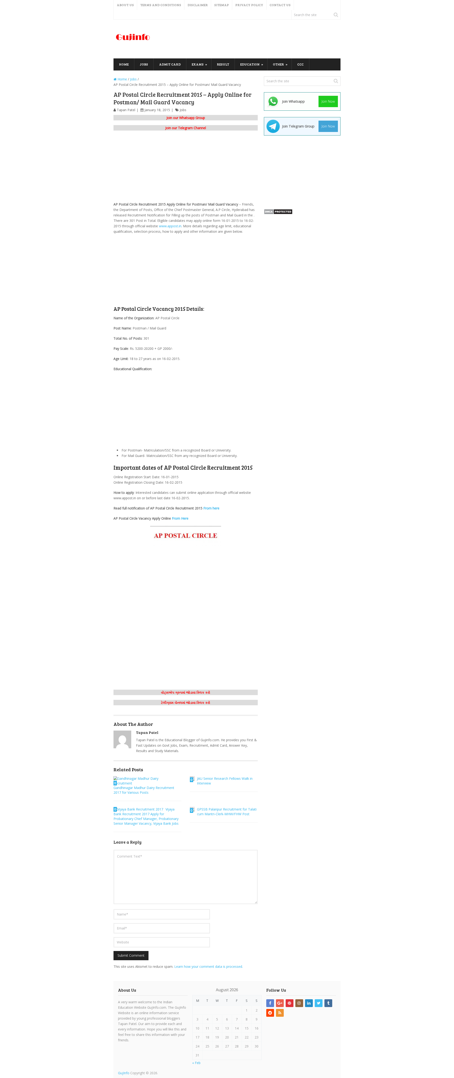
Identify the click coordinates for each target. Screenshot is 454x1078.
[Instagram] (299, 1003)
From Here (180, 518)
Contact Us (280, 5)
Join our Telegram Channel (185, 128)
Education (250, 64)
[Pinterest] (289, 1003)
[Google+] (280, 1003)
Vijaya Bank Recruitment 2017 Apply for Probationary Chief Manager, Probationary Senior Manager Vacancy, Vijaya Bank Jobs (146, 816)
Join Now (328, 101)
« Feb (196, 1062)
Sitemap (221, 5)
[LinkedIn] (309, 1003)
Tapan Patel (126, 110)
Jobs (144, 64)
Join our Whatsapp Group (185, 117)
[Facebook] (270, 1003)
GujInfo (123, 1073)
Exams (198, 64)
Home (124, 64)
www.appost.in (170, 226)
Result (223, 64)
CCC (300, 64)
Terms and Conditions (160, 5)
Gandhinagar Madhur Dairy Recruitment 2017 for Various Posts (144, 790)
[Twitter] (319, 1003)
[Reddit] (270, 1013)
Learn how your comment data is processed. (208, 966)
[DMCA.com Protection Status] (278, 213)
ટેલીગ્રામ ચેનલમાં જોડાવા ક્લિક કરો (185, 702)
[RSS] (280, 1013)
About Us (125, 5)
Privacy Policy (249, 5)
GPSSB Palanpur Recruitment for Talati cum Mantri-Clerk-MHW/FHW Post (227, 811)
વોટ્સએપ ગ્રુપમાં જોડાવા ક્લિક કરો (185, 692)
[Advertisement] (254, 39)
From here (211, 508)
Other (278, 64)
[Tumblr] (328, 1003)
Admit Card (170, 64)
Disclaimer (198, 5)
